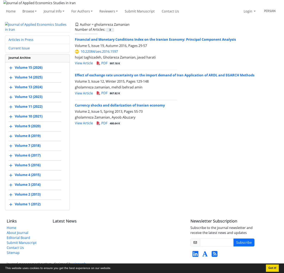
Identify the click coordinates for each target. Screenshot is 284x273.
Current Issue (19, 48)
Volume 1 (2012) (28, 204)
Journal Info (53, 11)
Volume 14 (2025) (28, 77)
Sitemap (13, 252)
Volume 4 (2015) (28, 175)
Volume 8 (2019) (28, 135)
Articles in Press (21, 39)
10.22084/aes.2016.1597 (99, 51)
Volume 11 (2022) (28, 106)
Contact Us (170, 11)
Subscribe (244, 242)
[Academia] (205, 255)
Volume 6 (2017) (28, 155)
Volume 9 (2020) (28, 126)
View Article (84, 63)
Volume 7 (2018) (28, 145)
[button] (112, 268)
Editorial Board (18, 237)
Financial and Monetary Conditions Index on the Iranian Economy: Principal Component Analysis (155, 39)
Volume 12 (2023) (28, 96)
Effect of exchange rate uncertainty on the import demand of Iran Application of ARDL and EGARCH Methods (164, 75)
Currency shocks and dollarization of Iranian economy (120, 105)
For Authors (80, 11)
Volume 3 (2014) (28, 184)
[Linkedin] (195, 255)
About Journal (17, 232)
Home (11, 11)
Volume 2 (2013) (28, 194)
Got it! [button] (272, 268)
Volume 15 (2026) (28, 67)
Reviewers (107, 11)
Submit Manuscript (140, 11)
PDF (110, 63)
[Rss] (215, 255)
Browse (28, 11)
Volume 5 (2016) (28, 165)
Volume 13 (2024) (28, 87)
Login (248, 11)
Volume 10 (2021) (28, 116)
